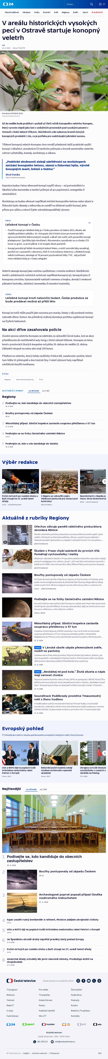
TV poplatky (44, 995)
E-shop (10, 1010)
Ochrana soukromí (39, 1053)
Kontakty (75, 1016)
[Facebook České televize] (83, 981)
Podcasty (75, 1000)
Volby (36, 12)
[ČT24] (8, 4)
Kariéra (74, 1005)
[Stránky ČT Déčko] (66, 1024)
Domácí (46, 12)
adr (3, 45)
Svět (56, 12)
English (26, 1053)
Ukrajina (26, 12)
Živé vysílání (76, 989)
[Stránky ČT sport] (28, 1024)
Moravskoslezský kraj (24, 379)
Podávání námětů (47, 1010)
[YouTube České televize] (89, 981)
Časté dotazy (12, 1016)
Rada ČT (10, 1005)
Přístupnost (54, 1053)
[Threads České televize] (99, 981)
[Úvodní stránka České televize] (21, 981)
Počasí (42, 1005)
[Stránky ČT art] (81, 1024)
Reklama (11, 995)
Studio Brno (76, 995)
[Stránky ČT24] (11, 1024)
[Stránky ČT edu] (97, 1024)
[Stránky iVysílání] (48, 1024)
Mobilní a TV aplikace (80, 1010)
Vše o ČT (42, 1016)
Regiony (65, 12)
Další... (76, 12)
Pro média (43, 989)
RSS (99, 1053)
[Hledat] (91, 4)
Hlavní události (12, 12)
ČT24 (41, 379)
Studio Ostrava (45, 1000)
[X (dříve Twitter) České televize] (94, 981)
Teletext (10, 1000)
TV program (12, 989)
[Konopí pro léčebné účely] (54, 80)
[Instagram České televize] (78, 981)
